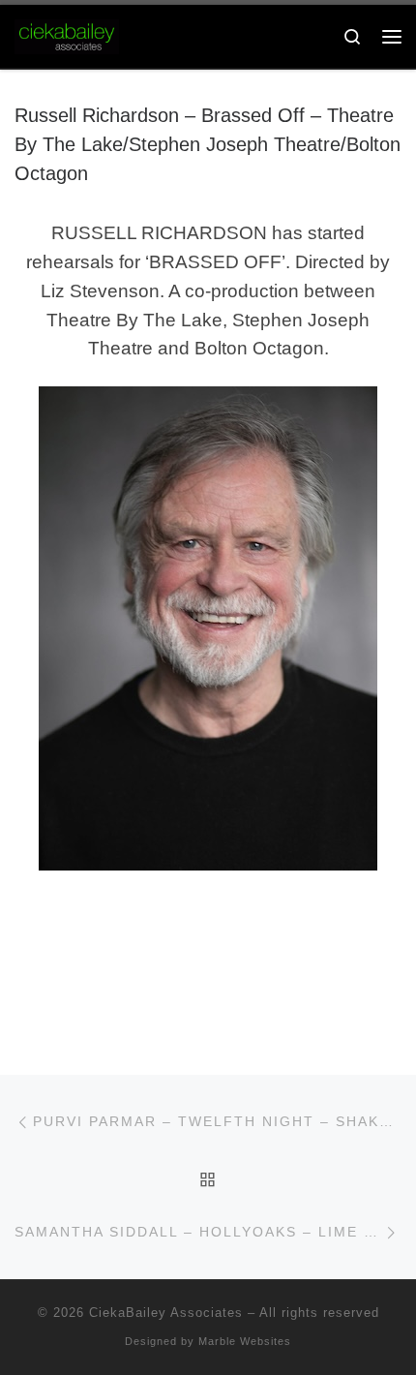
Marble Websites (244, 1341)
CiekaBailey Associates (166, 1312)
